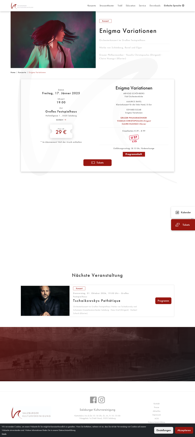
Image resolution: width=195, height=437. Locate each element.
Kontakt (157, 403)
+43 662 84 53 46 (98, 358)
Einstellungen (164, 430)
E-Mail (100, 366)
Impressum (156, 414)
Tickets (100, 162)
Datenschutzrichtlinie (156, 422)
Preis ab (61, 131)
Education (130, 5)
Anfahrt (59, 120)
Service (142, 5)
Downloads (155, 5)
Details (156, 366)
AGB (157, 418)
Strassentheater (107, 5)
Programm (163, 300)
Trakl (120, 5)
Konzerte (92, 5)
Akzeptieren (184, 430)
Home (13, 72)
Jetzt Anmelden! (38, 366)
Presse (156, 407)
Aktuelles (156, 411)
